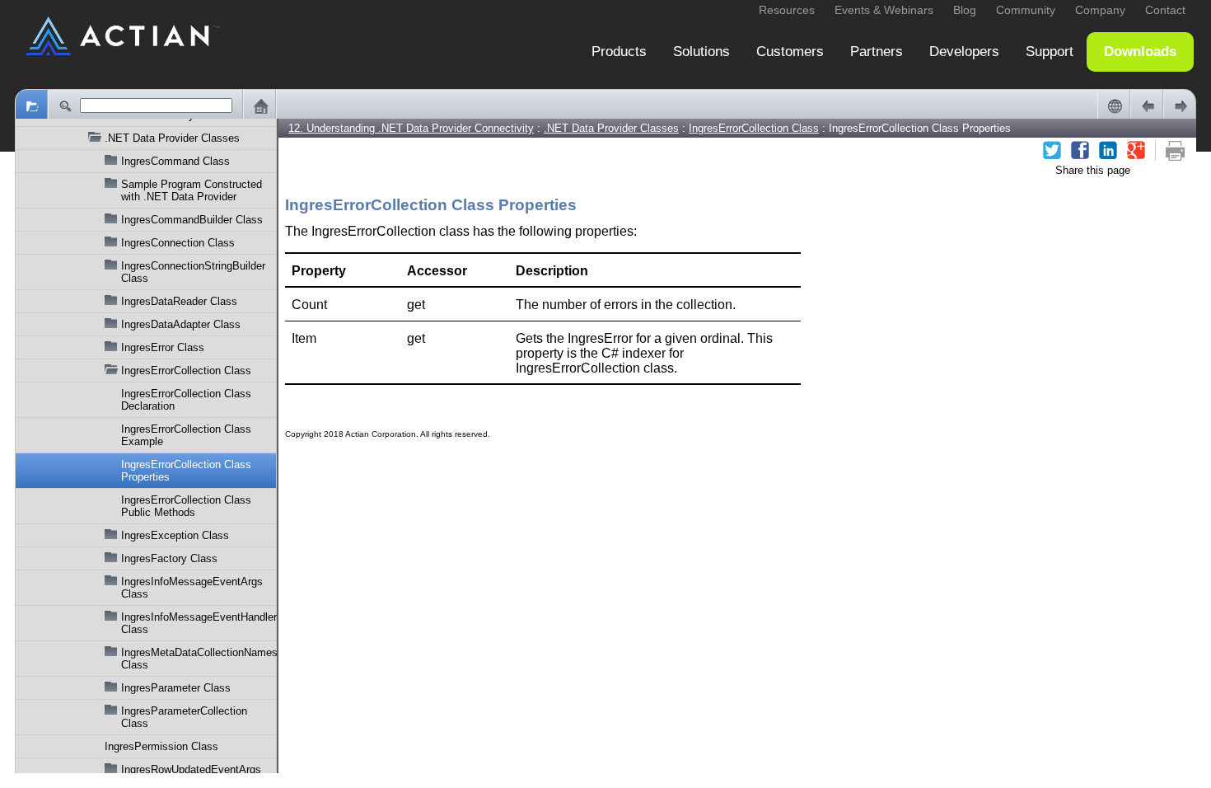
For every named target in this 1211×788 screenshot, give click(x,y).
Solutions (701, 51)
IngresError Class (162, 347)
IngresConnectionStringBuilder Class (193, 272)
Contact (1165, 9)
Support (1049, 51)
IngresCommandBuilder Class (192, 219)
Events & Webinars (884, 9)
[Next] (1179, 105)
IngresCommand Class (175, 161)
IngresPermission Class (161, 746)
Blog (964, 9)
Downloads (1140, 51)
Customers (790, 51)
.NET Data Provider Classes (172, 138)
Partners (876, 51)
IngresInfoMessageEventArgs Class (192, 587)
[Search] (64, 105)
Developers (964, 51)
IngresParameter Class (176, 688)
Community (1025, 9)
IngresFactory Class (169, 558)
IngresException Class (175, 535)
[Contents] (31, 105)
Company (1100, 9)
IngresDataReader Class (179, 301)
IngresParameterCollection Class (184, 717)
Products (619, 51)
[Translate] (1113, 105)
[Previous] (1146, 105)
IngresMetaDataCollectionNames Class (198, 658)
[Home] (259, 105)
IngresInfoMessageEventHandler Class (198, 623)
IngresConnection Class (178, 243)
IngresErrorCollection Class (186, 370)
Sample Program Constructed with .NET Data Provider (191, 190)
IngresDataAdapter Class (181, 324)
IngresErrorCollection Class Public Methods (186, 506)
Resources (787, 9)
